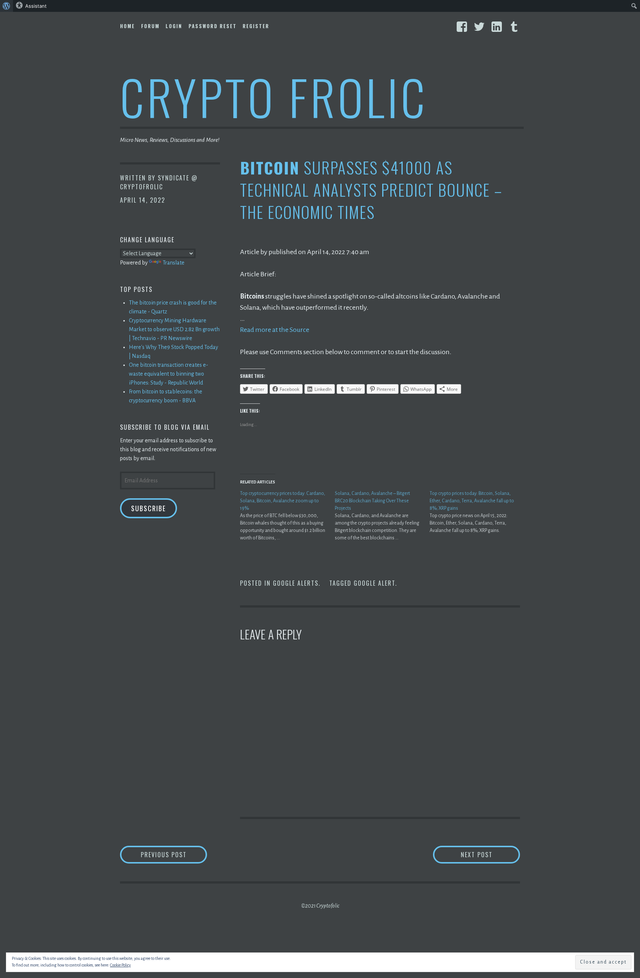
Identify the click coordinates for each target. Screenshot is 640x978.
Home (127, 26)
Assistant (36, 6)
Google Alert (374, 583)
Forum (150, 26)
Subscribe (148, 508)
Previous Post (174, 854)
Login (174, 26)
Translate (173, 263)
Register (256, 26)
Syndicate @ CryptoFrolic (159, 182)
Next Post (490, 854)
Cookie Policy (120, 965)
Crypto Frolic (274, 96)
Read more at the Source (274, 329)
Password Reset (213, 26)
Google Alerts (296, 583)
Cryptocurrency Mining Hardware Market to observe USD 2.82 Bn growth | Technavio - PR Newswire (174, 329)
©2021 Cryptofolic (320, 906)
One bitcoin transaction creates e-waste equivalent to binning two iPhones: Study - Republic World (168, 374)
